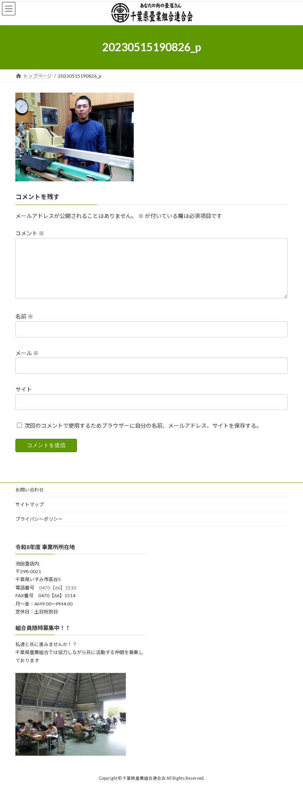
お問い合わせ (29, 490)
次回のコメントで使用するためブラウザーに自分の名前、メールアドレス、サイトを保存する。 (143, 425)
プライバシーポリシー (39, 519)
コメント (29, 233)
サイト (23, 389)
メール (27, 352)
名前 (24, 316)
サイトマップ (29, 504)
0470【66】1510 (57, 587)
